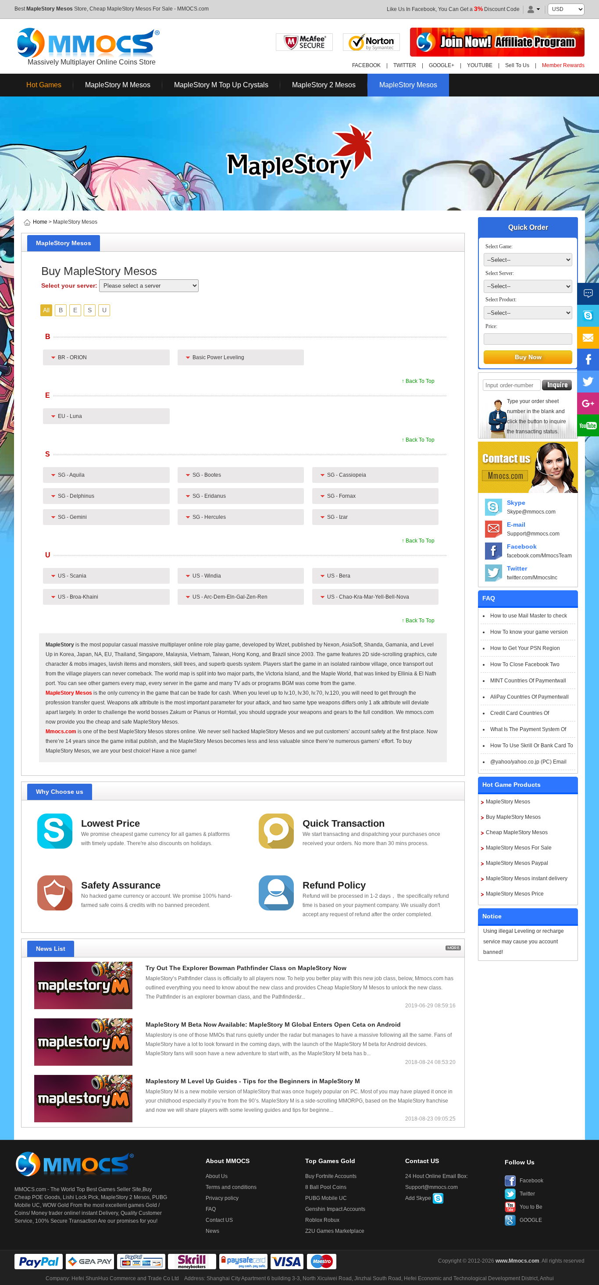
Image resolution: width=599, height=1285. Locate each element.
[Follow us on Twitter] (588, 382)
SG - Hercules (209, 517)
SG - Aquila (71, 475)
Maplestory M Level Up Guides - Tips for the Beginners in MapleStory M (253, 1081)
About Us (217, 1176)
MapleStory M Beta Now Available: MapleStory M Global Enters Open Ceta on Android (273, 1024)
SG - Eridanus (209, 496)
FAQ (211, 1209)
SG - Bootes (207, 475)
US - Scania (72, 576)
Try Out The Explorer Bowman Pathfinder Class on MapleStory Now (246, 967)
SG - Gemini (72, 517)
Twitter (517, 568)
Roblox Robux (322, 1220)
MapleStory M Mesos (117, 85)
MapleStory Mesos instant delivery (526, 878)
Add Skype (418, 1198)
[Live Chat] (588, 294)
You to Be (531, 1207)
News (212, 1231)
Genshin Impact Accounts (335, 1209)
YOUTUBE (479, 65)
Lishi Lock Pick (80, 1197)
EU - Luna (70, 416)
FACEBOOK (366, 65)
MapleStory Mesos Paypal (517, 863)
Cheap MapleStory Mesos (517, 832)
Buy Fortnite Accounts (331, 1176)
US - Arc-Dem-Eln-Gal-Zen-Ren (230, 597)
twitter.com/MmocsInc (532, 578)
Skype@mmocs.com (531, 512)
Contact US (219, 1220)
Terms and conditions (231, 1187)
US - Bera (338, 576)
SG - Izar (337, 517)
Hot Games (43, 85)
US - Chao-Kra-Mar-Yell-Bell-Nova (368, 597)
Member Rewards (563, 65)
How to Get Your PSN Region (525, 648)
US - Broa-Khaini (78, 597)
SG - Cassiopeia (346, 475)
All (46, 310)
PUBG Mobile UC (326, 1198)
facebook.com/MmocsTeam (539, 556)
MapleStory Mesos (49, 9)
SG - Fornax (341, 496)
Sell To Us (517, 65)
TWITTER (404, 65)
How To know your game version (529, 632)
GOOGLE (531, 1220)
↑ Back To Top (418, 381)
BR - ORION (72, 357)
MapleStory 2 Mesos (324, 85)
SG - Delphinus (76, 496)
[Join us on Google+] (588, 403)
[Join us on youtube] (588, 425)
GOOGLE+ (441, 65)
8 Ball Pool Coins (325, 1187)
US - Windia (207, 576)
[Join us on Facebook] (588, 360)
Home (40, 222)
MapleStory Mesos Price (515, 894)
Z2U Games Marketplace (334, 1231)
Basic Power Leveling (218, 357)
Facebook (522, 546)
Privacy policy (222, 1198)
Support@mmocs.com (533, 534)
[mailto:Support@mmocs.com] (588, 338)
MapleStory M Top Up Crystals (221, 85)
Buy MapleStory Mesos (513, 817)
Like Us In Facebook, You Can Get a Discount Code (453, 9)
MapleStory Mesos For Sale (519, 848)
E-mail (516, 524)
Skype (516, 502)
